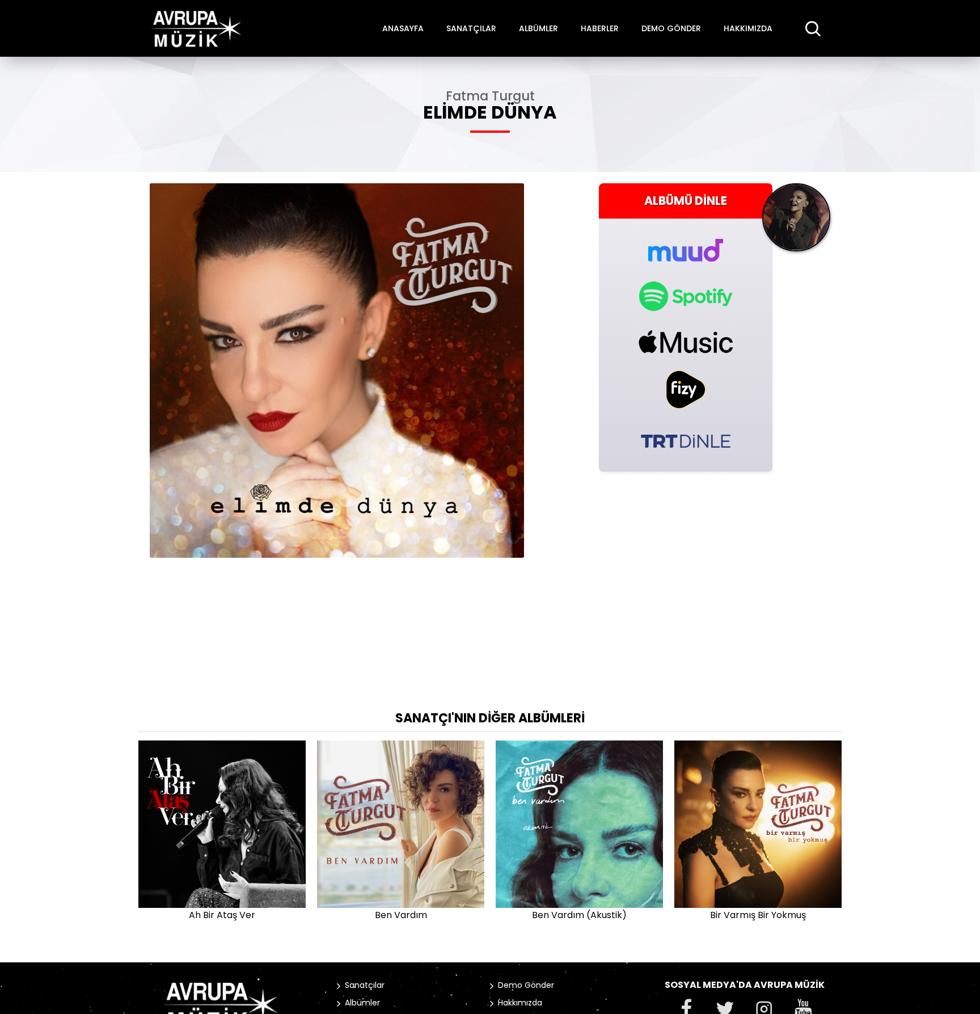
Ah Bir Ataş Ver (222, 915)
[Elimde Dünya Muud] (685, 244)
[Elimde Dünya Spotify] (685, 296)
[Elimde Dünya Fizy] (685, 390)
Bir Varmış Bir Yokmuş (758, 915)
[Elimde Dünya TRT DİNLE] (685, 440)
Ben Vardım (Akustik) (579, 915)
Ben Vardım (401, 915)
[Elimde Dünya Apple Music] (685, 342)
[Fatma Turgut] (796, 221)
